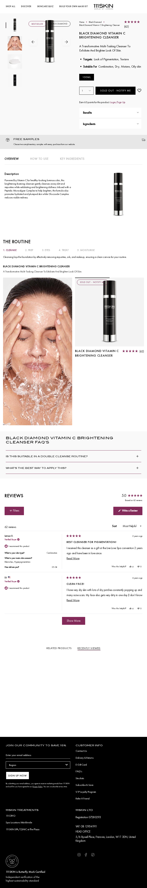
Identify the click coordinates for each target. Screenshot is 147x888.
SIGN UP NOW (17, 775)
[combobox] (37, 765)
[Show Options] (67, 765)
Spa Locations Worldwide (19, 822)
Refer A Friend (83, 798)
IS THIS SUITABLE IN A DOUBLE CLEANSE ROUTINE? (47, 456)
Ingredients (89, 124)
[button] (10, 6)
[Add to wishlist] (139, 91)
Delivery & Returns (84, 757)
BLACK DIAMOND (59, 24)
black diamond (95, 22)
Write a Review (131, 511)
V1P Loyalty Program (86, 791)
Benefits (87, 112)
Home (81, 22)
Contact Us (81, 751)
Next (66, 42)
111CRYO (10, 815)
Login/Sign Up (117, 102)
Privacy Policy (38, 786)
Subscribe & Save (84, 785)
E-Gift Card (81, 764)
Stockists (80, 778)
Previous (33, 42)
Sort (114, 526)
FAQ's (79, 771)
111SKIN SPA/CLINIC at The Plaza (22, 829)
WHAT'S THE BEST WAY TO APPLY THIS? (36, 468)
